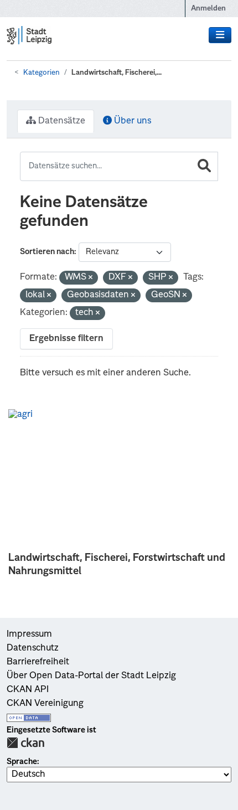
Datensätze (60, 121)
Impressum (29, 634)
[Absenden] (204, 166)
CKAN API (28, 689)
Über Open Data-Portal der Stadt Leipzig (91, 676)
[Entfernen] (90, 278)
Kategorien (41, 72)
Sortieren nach (47, 252)
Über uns (131, 121)
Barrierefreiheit (38, 662)
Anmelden (208, 8)
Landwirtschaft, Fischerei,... (116, 72)
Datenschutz (33, 648)
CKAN (25, 743)
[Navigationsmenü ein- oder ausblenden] (220, 35)
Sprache (22, 762)
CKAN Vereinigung (45, 703)
